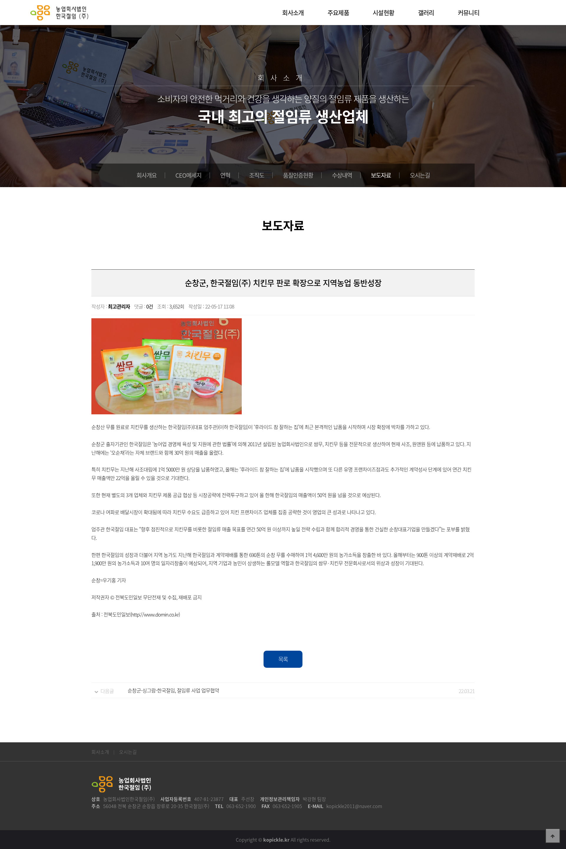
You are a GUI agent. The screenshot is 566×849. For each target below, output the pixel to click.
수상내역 (342, 175)
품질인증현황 (298, 175)
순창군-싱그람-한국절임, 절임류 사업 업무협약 (173, 690)
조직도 (256, 175)
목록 (283, 659)
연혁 (225, 175)
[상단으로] (552, 835)
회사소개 (100, 751)
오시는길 (420, 175)
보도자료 (381, 175)
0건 (149, 306)
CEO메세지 (188, 175)
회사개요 (146, 175)
